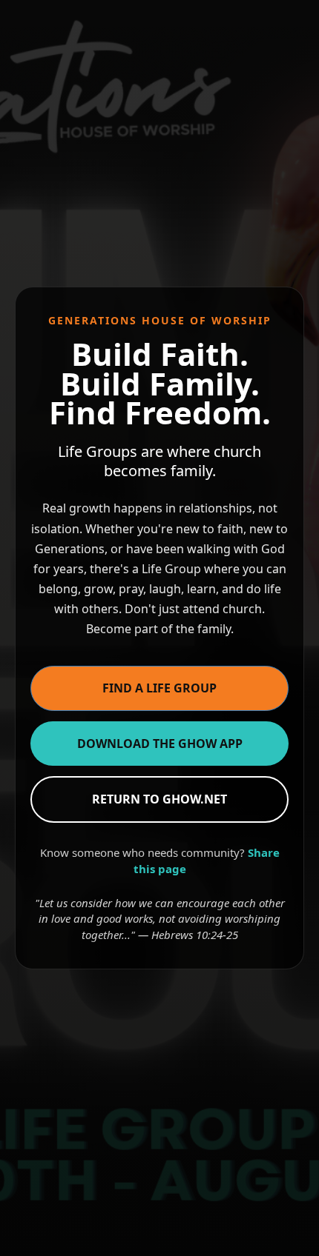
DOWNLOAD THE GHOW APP (160, 743)
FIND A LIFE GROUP (159, 688)
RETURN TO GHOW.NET (159, 799)
